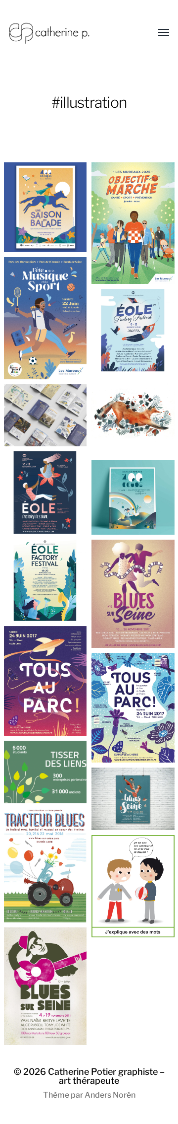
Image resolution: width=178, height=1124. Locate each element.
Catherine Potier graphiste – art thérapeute (106, 1076)
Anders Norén (110, 1095)
